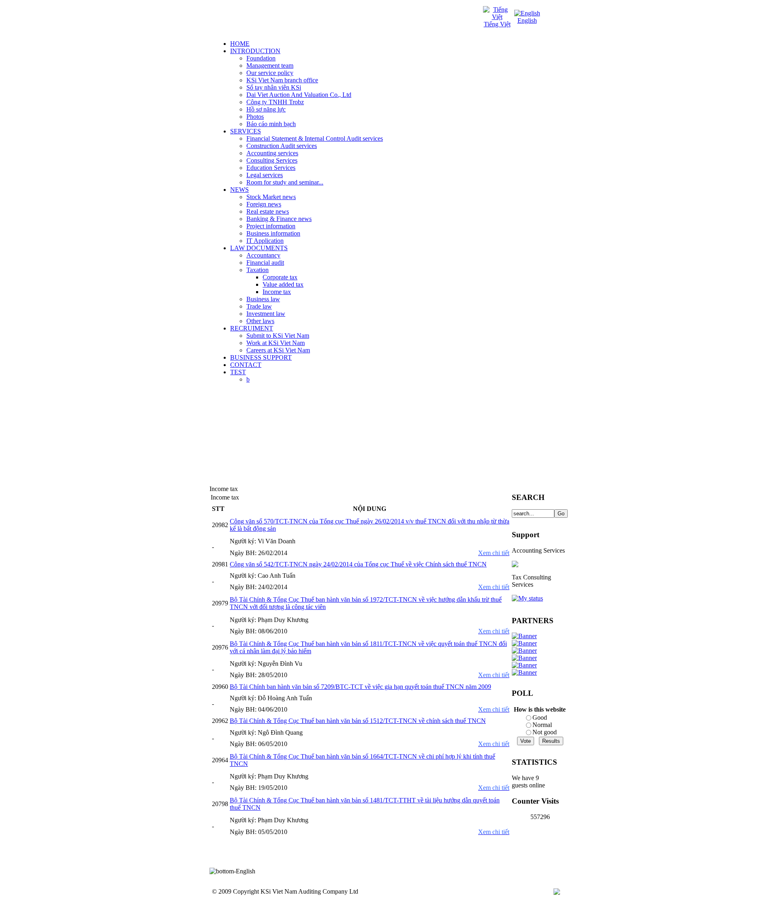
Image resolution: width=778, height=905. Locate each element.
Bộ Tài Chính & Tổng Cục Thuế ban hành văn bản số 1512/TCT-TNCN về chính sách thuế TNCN (358, 720)
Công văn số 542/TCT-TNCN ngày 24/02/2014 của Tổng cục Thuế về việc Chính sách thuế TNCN (358, 564)
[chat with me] (515, 565)
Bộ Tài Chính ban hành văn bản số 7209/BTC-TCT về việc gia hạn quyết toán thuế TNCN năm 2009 (360, 686)
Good (539, 717)
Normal (542, 724)
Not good (544, 732)
